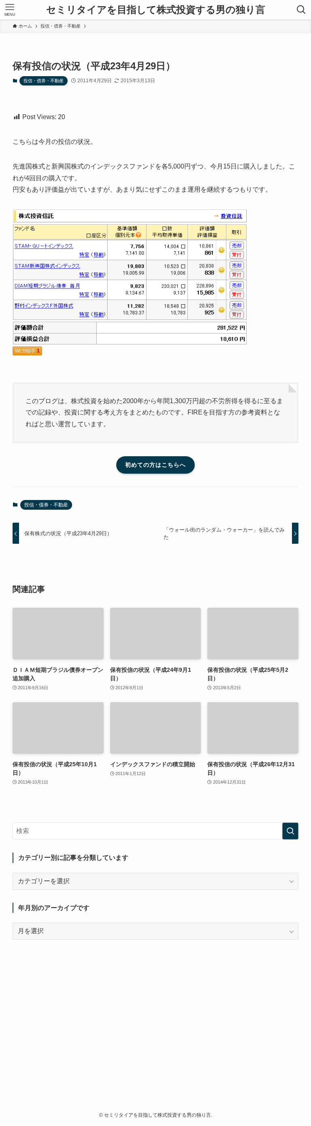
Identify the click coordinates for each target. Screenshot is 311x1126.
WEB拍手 (27, 351)
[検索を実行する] (290, 831)
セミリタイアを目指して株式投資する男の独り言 (155, 10)
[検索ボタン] (301, 9)
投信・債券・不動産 (43, 80)
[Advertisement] (156, 1009)
